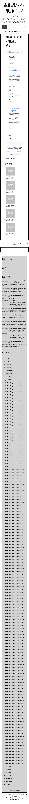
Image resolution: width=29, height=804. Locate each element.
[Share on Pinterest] (16, 158)
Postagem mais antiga (23, 243)
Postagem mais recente (6, 243)
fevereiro (8, 778)
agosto (7, 376)
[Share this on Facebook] (10, 158)
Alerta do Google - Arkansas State (10, 205)
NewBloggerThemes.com (14, 799)
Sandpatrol (12, 797)
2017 (5, 361)
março (7, 775)
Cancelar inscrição (14, 149)
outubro (8, 370)
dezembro (8, 364)
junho (7, 766)
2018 (5, 358)
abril (7, 772)
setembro (8, 373)
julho (7, 380)
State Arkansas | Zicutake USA (14, 8)
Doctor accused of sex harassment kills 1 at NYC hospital (14, 85)
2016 (5, 784)
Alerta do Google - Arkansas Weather (14, 41)
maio (7, 769)
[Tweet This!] (12, 158)
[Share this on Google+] (14, 158)
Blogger (18, 790)
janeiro (7, 781)
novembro (8, 367)
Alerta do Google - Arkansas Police (10, 177)
